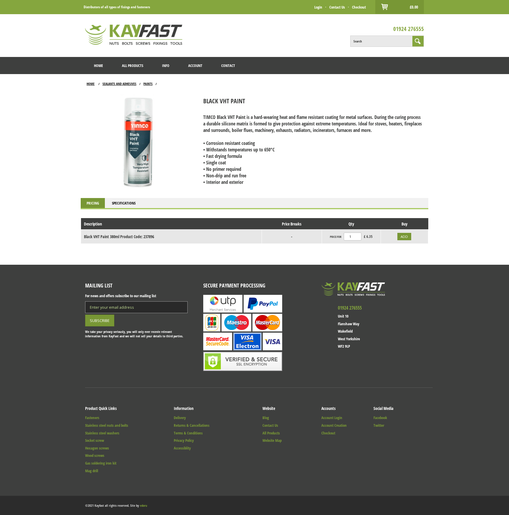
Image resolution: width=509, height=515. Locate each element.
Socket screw (94, 440)
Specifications (123, 203)
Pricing (93, 203)
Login (318, 7)
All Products (271, 433)
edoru (143, 505)
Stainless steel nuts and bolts (106, 425)
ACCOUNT (195, 65)
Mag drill (91, 470)
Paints (148, 83)
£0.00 (414, 7)
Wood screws (94, 455)
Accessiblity (182, 448)
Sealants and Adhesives (119, 83)
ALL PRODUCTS (132, 65)
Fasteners (92, 417)
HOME (98, 65)
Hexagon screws (97, 448)
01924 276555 (408, 28)
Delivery (180, 417)
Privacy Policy (184, 440)
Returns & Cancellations (191, 425)
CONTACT (228, 65)
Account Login (331, 417)
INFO (165, 65)
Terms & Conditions (188, 433)
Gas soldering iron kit (100, 463)
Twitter (379, 425)
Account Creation (334, 425)
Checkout (359, 7)
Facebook (380, 417)
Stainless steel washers (102, 433)
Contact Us (337, 7)
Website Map (272, 440)
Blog (265, 417)
